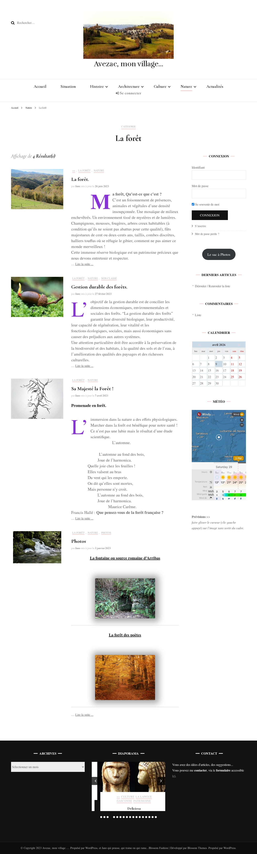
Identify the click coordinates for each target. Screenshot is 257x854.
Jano (77, 186)
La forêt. (80, 179)
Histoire (97, 86)
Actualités (214, 86)
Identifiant (198, 167)
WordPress (229, 848)
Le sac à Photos (218, 254)
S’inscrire (200, 226)
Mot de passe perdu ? (207, 234)
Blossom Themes (197, 848)
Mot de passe (200, 186)
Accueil (40, 86)
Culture (160, 86)
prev (96, 781)
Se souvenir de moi (206, 204)
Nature (186, 86)
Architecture (129, 86)
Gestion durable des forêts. (99, 287)
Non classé (109, 278)
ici (173, 775)
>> (73, 170)
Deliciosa (128, 808)
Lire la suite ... (84, 264)
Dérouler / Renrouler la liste (212, 286)
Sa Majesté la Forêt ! (92, 388)
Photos (106, 532)
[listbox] (128, 791)
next (161, 781)
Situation (68, 86)
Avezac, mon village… (128, 64)
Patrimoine (136, 801)
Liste (198, 315)
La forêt (84, 170)
